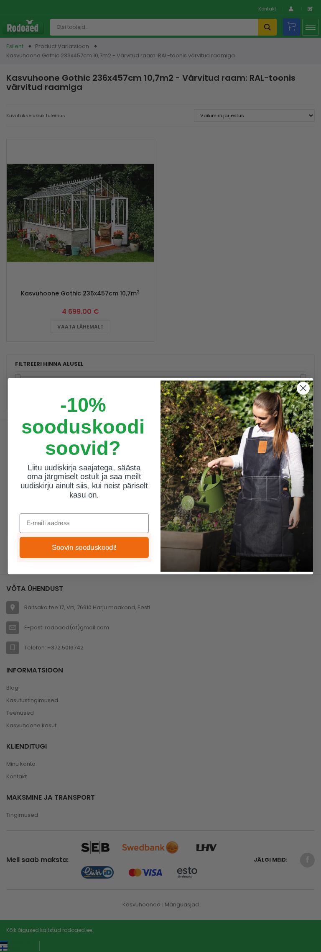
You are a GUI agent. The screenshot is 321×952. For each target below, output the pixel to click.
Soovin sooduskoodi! (84, 547)
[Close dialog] (303, 388)
